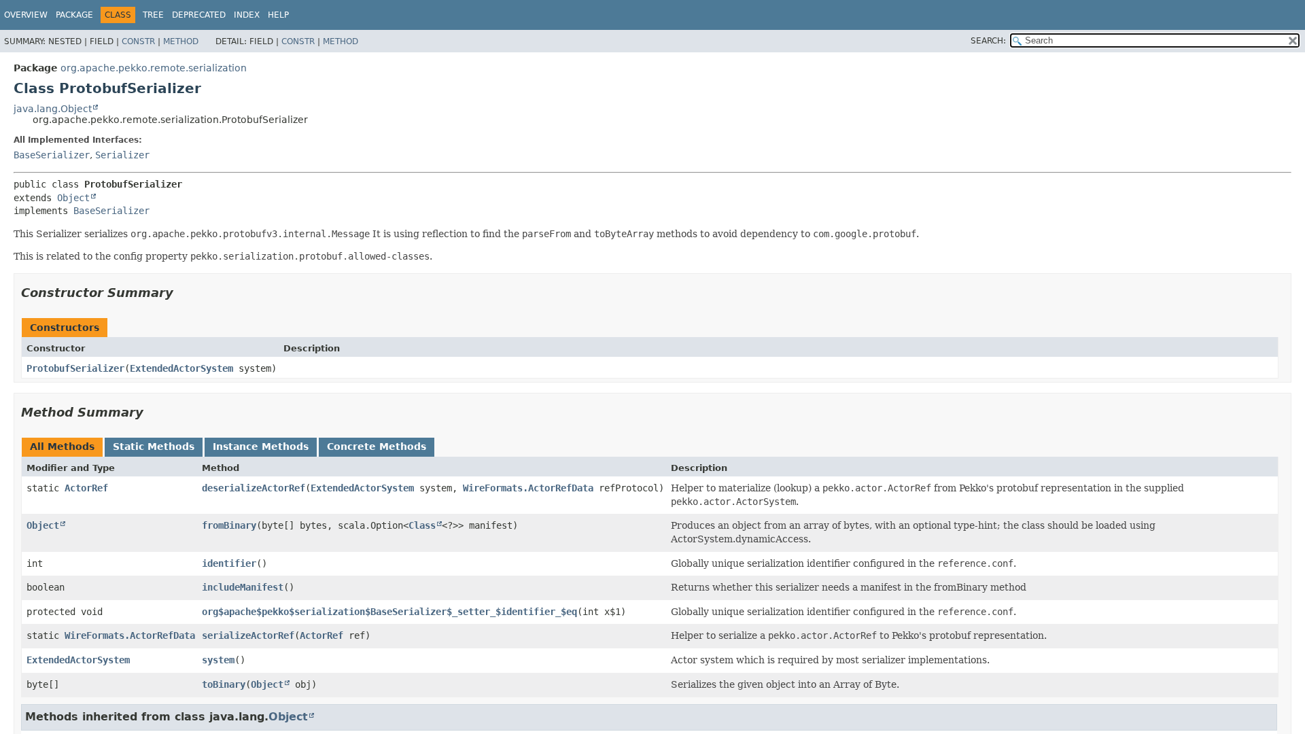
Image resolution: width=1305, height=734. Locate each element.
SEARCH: (988, 41)
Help (278, 15)
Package (74, 15)
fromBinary (229, 525)
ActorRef (86, 488)
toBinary (223, 684)
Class (422, 525)
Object (73, 197)
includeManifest (242, 587)
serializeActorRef (248, 635)
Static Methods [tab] (153, 446)
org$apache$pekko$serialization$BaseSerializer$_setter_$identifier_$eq (389, 611)
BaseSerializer (52, 155)
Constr (138, 41)
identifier (229, 563)
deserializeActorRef (253, 488)
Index (247, 15)
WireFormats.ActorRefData (528, 488)
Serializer (122, 155)
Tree (153, 15)
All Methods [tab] (62, 446)
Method (180, 41)
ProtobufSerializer (75, 368)
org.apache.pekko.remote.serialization (153, 68)
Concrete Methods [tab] (376, 446)
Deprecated (199, 15)
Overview (26, 15)
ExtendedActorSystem (181, 368)
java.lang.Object (53, 108)
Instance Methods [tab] (261, 446)
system (218, 659)
